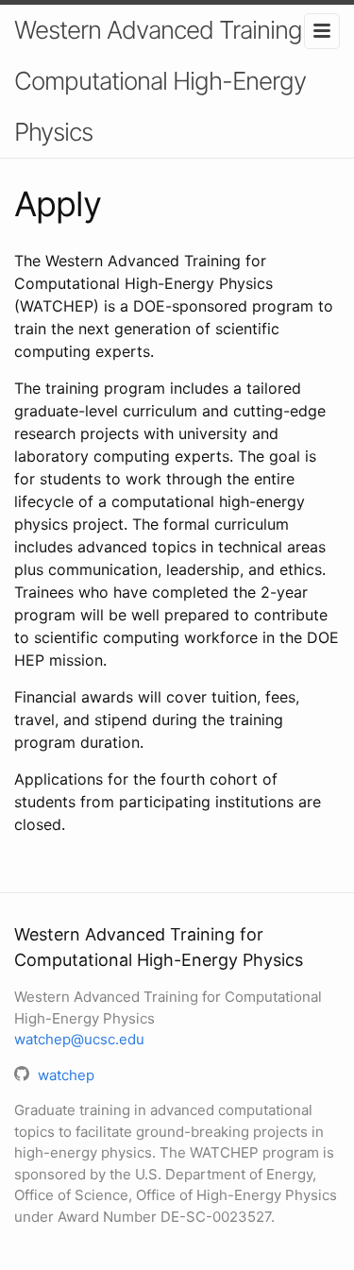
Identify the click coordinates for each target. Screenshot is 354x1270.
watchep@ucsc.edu (79, 1039)
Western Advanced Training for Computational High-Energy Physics (174, 80)
